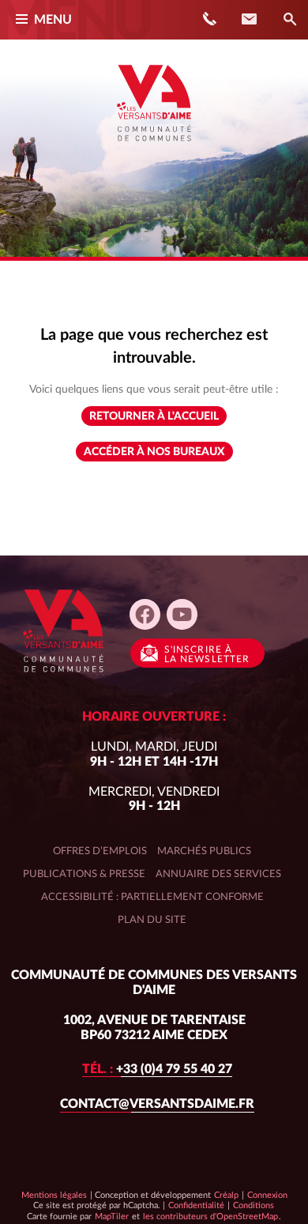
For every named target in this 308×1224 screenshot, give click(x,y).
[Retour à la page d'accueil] (154, 147)
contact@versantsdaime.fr (157, 1104)
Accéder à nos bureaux (154, 452)
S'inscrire (207, 654)
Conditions (253, 1205)
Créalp (226, 1195)
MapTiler (111, 1216)
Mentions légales (54, 1195)
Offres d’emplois (100, 851)
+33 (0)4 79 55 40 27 (157, 1069)
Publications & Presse (84, 873)
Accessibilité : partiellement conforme (152, 896)
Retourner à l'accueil (154, 416)
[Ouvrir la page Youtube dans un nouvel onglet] (182, 614)
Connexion (267, 1195)
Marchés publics (204, 851)
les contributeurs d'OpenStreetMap (210, 1216)
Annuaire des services (218, 873)
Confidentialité (195, 1205)
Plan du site (152, 919)
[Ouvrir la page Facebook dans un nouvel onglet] (145, 614)
